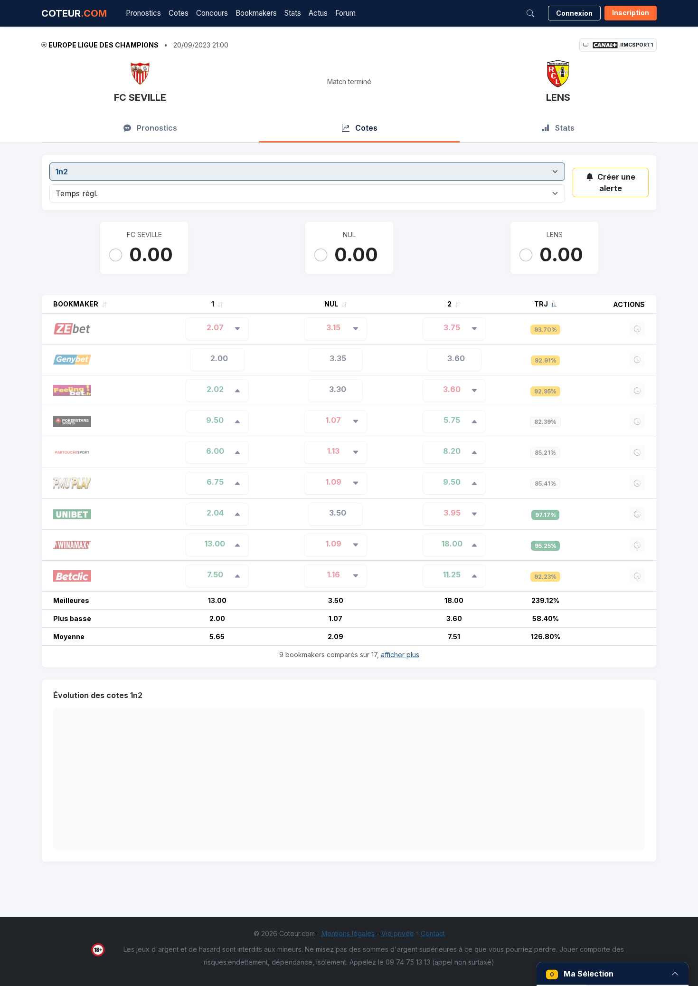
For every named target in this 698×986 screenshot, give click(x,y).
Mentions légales (348, 933)
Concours (212, 13)
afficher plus (400, 655)
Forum (345, 13)
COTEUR (74, 13)
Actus (318, 13)
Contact (433, 933)
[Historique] (637, 328)
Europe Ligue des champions (103, 45)
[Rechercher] (530, 13)
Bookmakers (256, 13)
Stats (292, 13)
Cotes (179, 13)
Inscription (630, 13)
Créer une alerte (616, 182)
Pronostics (143, 13)
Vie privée (397, 933)
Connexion (574, 13)
